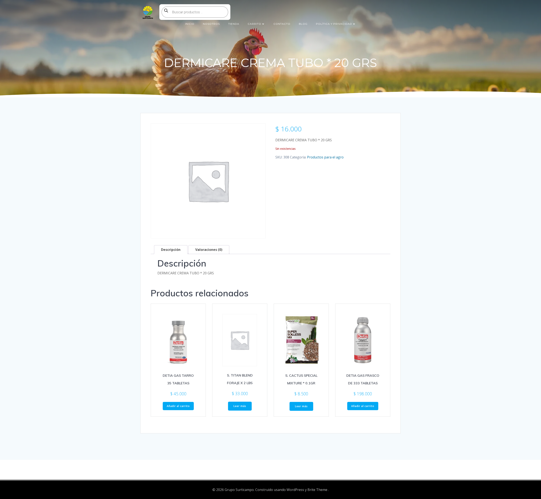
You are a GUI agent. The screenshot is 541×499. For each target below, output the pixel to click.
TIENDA (233, 23)
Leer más (240, 406)
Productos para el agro (325, 157)
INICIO (189, 23)
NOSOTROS (211, 23)
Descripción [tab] (170, 249)
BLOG (303, 23)
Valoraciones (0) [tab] (208, 249)
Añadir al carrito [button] (178, 406)
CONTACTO (281, 23)
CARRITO (254, 23)
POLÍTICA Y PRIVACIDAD (334, 23)
